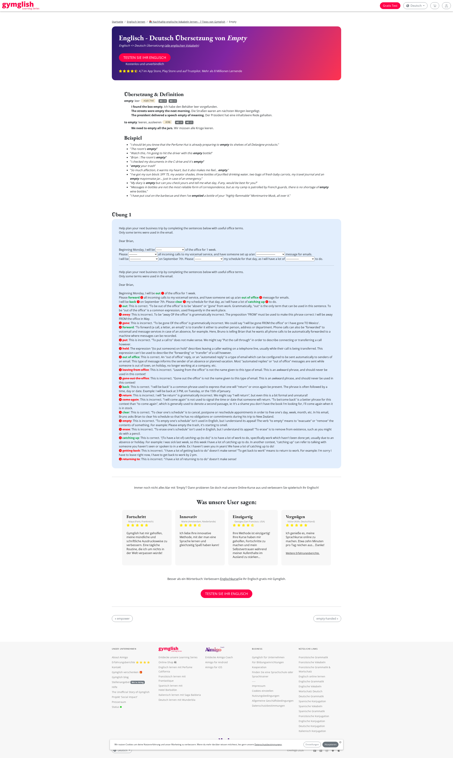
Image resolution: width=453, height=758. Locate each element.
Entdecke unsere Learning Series (178, 657)
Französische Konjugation (314, 716)
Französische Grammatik (313, 657)
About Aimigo (120, 657)
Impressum (258, 685)
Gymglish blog (120, 677)
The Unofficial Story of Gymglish (131, 692)
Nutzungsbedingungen (265, 695)
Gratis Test (390, 6)
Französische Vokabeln (312, 662)
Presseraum (119, 702)
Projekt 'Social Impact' (124, 697)
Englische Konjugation (312, 721)
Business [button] (257, 648)
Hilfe (114, 687)
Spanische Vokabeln (310, 706)
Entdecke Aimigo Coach (219, 657)
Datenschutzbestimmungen (268, 744)
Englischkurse (229, 579)
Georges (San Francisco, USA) (249, 521)
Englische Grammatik (311, 681)
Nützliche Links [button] (308, 648)
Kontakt (116, 667)
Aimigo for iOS (213, 667)
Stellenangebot (128, 682)
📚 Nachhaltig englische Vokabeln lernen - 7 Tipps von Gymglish (187, 21)
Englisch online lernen (312, 676)
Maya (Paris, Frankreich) (140, 521)
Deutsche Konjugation (312, 726)
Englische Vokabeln (310, 686)
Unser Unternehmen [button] (124, 648)
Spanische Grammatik (312, 711)
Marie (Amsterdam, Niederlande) (198, 521)
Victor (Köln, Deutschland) (301, 521)
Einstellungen (312, 744)
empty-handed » (327, 619)
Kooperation (259, 667)
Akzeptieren (330, 744)
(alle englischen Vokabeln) (181, 45)
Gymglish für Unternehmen (268, 657)
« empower (122, 619)
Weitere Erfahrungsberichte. (303, 553)
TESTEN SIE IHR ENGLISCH (144, 57)
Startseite (117, 21)
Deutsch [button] (416, 6)
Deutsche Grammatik (311, 696)
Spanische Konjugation (312, 701)
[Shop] (434, 5)
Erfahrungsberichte (123, 662)
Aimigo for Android (216, 662)
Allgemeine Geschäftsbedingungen (273, 700)
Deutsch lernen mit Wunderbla (177, 699)
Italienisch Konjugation (312, 731)
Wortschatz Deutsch (310, 691)
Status (116, 707)
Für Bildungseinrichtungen (268, 662)
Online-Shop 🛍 (168, 662)
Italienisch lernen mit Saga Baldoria (180, 695)
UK (164, 100)
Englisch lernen (136, 21)
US (174, 100)
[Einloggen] (446, 5)
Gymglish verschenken (125, 672)
